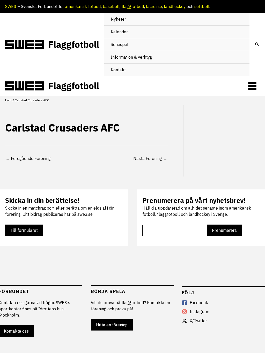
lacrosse (154, 6)
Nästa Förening (150, 158)
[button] (257, 44)
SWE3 (10, 6)
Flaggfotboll (73, 44)
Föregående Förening (28, 158)
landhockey (175, 6)
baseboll (111, 6)
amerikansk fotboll (83, 6)
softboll (201, 6)
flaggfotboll (132, 6)
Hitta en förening (112, 324)
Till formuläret (24, 230)
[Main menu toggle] (252, 86)
